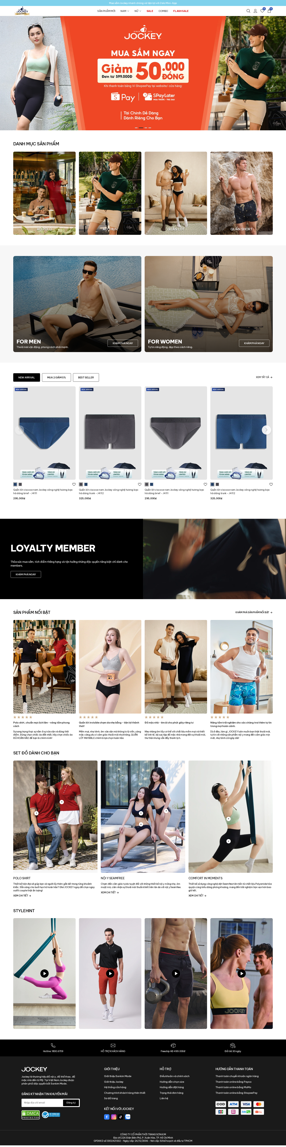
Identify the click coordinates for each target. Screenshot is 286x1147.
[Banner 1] (143, 72)
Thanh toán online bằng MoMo (233, 1087)
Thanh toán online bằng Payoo (233, 1081)
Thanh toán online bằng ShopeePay (236, 1092)
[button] (137, 127)
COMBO (163, 11)
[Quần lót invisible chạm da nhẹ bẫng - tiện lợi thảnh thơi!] (110, 667)
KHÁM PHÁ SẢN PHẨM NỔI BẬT (252, 612)
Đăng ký (71, 1102)
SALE (150, 11)
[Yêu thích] (74, 484)
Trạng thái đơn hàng (171, 1092)
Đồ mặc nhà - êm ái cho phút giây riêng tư (169, 722)
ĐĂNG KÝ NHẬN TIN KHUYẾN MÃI (44, 1094)
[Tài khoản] (255, 11)
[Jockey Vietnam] (34, 1069)
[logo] (22, 10)
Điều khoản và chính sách (174, 1076)
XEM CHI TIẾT (20, 895)
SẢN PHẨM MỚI (106, 11)
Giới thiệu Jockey (113, 1081)
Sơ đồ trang (111, 1098)
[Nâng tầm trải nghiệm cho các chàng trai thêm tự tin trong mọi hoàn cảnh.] (241, 667)
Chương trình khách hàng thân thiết (124, 1092)
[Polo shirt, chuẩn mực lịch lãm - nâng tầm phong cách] (44, 667)
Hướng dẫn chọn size (172, 1081)
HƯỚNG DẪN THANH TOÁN (234, 1069)
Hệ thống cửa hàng (115, 1087)
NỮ (136, 11)
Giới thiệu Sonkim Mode (117, 1076)
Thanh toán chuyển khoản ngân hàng (237, 1076)
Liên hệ (164, 1098)
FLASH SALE (181, 11)
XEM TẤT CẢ (262, 377)
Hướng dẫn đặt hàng (172, 1087)
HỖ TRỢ (165, 1069)
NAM (123, 11)
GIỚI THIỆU (111, 1069)
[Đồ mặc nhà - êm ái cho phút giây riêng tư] (176, 667)
